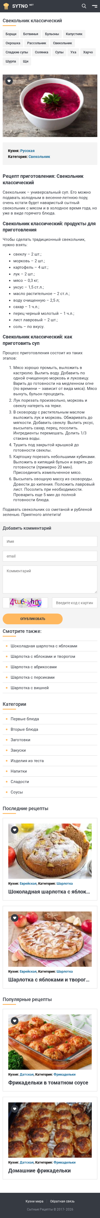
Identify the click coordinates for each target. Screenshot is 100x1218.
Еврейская (28, 883)
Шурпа (11, 61)
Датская (27, 1074)
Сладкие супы (17, 52)
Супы (59, 52)
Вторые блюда (24, 729)
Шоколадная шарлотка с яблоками (44, 646)
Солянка (41, 52)
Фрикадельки (64, 1074)
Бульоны (52, 34)
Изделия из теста (27, 760)
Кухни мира (34, 1201)
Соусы (17, 792)
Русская (27, 151)
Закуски (18, 750)
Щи (25, 61)
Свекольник (62, 43)
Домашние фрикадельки (39, 1170)
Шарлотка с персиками (33, 677)
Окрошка (13, 43)
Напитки (19, 771)
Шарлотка (65, 883)
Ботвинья (30, 34)
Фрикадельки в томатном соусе (48, 1082)
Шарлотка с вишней (30, 687)
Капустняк (74, 34)
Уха (73, 52)
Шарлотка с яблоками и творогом (43, 656)
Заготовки (20, 739)
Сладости (20, 781)
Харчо (88, 52)
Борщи (11, 34)
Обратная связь (62, 1201)
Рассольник (36, 43)
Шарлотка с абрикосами (34, 667)
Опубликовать (32, 619)
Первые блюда (25, 719)
